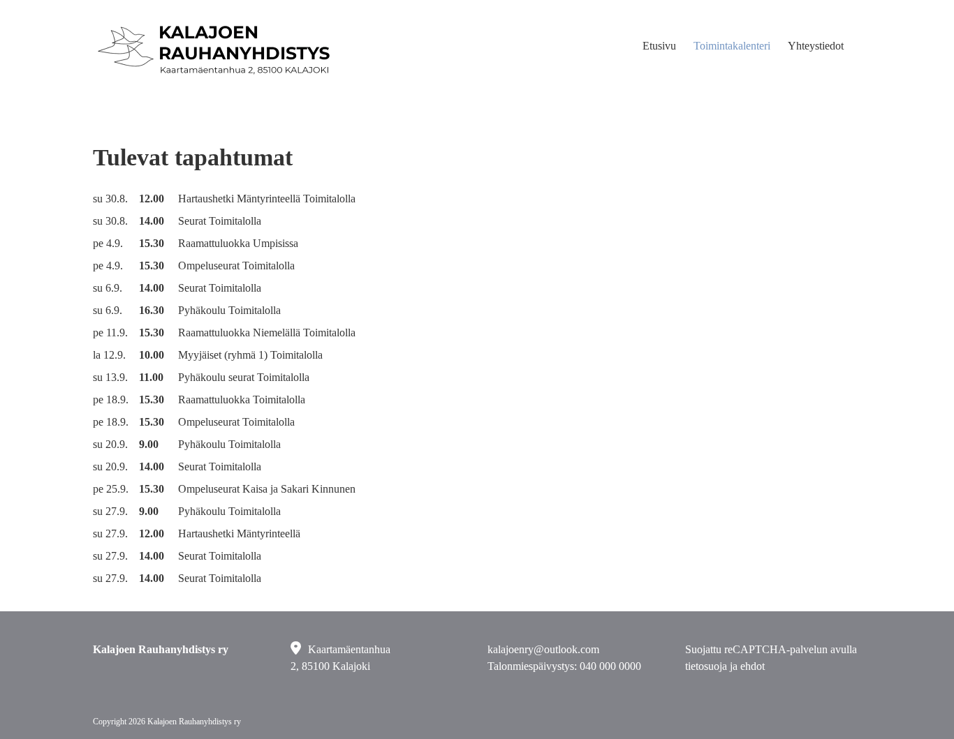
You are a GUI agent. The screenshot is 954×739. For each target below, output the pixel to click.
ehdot (752, 666)
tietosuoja (706, 666)
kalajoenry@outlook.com (543, 649)
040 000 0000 (610, 666)
